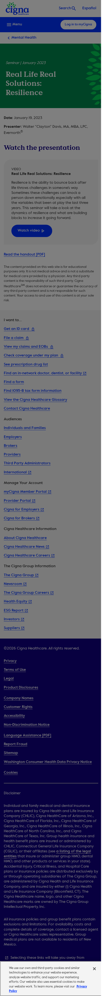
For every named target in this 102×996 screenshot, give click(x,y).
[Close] (94, 969)
